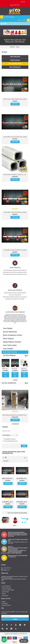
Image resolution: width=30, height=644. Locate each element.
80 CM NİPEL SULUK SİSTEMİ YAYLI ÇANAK (22, 502)
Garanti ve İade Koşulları (8, 589)
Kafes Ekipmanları (15, 67)
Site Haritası (5, 595)
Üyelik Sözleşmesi (6, 588)
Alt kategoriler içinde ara (10, 439)
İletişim (4, 593)
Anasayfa (12, 47)
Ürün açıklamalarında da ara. (11, 441)
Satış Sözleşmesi (6, 586)
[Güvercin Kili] (12, 520)
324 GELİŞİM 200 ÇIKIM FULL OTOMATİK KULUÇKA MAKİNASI (15, 415)
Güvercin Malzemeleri (10, 332)
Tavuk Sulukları (15, 60)
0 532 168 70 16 (7, 568)
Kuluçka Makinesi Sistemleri (12, 342)
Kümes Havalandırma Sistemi (12, 335)
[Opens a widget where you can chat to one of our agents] (23, 641)
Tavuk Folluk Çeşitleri (10, 345)
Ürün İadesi (5, 603)
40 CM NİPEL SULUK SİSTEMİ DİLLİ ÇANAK (15, 212)
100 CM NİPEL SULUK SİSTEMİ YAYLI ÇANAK (15, 137)
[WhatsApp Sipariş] (4, 639)
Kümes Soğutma (8, 338)
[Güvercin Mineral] (21, 520)
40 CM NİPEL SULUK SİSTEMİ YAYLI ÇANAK (15, 250)
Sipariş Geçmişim (6, 605)
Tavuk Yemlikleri (15, 56)
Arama (17, 47)
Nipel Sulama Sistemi (15, 63)
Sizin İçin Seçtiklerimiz (9, 383)
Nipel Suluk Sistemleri (10, 352)
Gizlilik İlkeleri (5, 591)
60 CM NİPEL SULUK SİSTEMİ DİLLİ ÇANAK (24, 368)
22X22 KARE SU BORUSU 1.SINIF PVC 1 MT (15, 174)
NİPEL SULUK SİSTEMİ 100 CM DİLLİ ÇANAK (15, 99)
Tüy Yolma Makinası (9, 355)
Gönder (15, 619)
